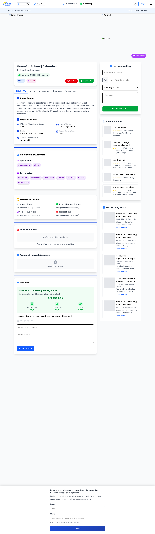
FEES (33, 91)
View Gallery (140, 56)
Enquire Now (87, 81)
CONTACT (72, 91)
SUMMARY (22, 91)
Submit (77, 528)
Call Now (72, 81)
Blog (130, 10)
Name (52, 504)
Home (10, 10)
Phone (52, 514)
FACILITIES (45, 91)
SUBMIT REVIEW (25, 348)
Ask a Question (141, 10)
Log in (143, 4)
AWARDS (58, 91)
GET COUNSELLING (120, 108)
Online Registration (23, 10)
